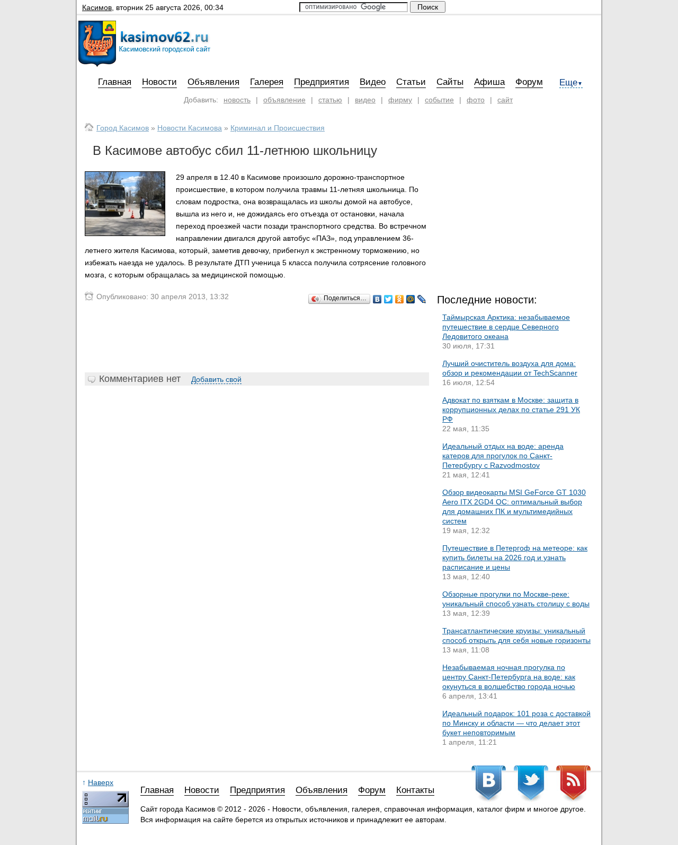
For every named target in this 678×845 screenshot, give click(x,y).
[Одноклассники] (399, 299)
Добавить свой (216, 379)
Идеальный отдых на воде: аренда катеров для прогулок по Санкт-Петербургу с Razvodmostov (503, 455)
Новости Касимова (189, 128)
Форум (529, 82)
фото (476, 99)
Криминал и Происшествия (277, 128)
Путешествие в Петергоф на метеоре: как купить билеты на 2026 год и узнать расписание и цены (514, 557)
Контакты (415, 790)
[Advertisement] (257, 338)
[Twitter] (388, 299)
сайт (505, 99)
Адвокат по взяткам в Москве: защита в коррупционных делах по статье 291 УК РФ (511, 409)
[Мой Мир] (410, 299)
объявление (284, 99)
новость (237, 99)
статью (330, 99)
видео (365, 99)
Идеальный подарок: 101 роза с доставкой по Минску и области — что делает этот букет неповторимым (516, 723)
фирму (400, 99)
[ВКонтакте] (377, 299)
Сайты (449, 82)
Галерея (266, 82)
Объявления (213, 82)
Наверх (100, 782)
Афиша (489, 82)
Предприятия (321, 82)
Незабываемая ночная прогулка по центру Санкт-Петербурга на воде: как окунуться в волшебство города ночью (508, 677)
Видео (373, 82)
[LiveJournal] (421, 299)
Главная (114, 82)
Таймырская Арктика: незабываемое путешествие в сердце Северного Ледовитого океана (506, 327)
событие (439, 99)
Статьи (411, 82)
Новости (159, 82)
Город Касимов (122, 128)
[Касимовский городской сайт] (144, 64)
